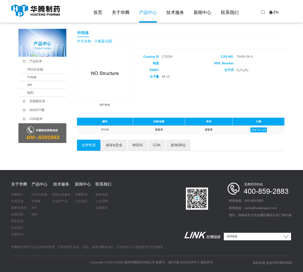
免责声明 (272, 262)
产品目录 (36, 61)
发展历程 (17, 214)
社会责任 (17, 227)
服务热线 (101, 194)
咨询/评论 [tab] (178, 145)
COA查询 (36, 119)
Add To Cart (259, 129)
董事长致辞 (19, 207)
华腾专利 (17, 234)
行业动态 (81, 201)
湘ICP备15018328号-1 (184, 262)
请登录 (159, 129)
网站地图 (285, 262)
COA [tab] (157, 145)
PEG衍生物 (35, 69)
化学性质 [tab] (89, 145)
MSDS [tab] (137, 145)
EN (276, 12)
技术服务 (175, 12)
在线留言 (101, 207)
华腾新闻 (81, 194)
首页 (97, 12)
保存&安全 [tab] (114, 145)
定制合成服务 (61, 194)
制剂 (30, 92)
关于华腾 (121, 12)
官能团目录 (37, 101)
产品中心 (148, 12)
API (29, 85)
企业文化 (17, 201)
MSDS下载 (37, 110)
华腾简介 (17, 194)
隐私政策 (259, 262)
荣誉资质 (17, 221)
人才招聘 (101, 201)
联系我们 (230, 12)
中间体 (32, 77)
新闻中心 (202, 12)
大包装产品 (59, 201)
